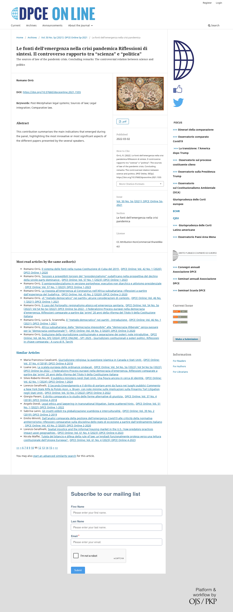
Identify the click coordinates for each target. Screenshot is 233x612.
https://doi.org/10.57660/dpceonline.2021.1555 (52, 92)
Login (219, 2)
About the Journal (79, 25)
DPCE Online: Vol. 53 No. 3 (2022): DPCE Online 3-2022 (78, 392)
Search (215, 25)
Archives (31, 25)
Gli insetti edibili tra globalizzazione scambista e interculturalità (81, 411)
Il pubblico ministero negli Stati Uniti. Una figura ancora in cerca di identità (97, 378)
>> (56, 447)
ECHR (176, 211)
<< (17, 447)
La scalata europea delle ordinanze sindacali (65, 367)
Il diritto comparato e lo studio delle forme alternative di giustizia (83, 396)
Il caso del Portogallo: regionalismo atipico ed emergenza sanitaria (83, 305)
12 (39, 447)
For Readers (179, 360)
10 (32, 447)
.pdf (124, 121)
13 (43, 447)
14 (47, 447)
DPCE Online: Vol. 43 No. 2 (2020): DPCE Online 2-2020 (94, 294)
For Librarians (180, 371)
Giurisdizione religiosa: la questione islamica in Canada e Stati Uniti (100, 360)
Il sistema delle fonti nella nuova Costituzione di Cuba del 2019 (80, 269)
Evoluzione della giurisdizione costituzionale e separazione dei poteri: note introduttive (95, 334)
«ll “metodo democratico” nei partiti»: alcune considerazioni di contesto (86, 298)
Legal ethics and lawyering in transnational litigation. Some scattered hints (88, 403)
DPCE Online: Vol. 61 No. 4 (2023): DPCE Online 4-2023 (90, 432)
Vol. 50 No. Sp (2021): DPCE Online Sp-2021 (64, 37)
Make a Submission (186, 339)
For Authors (179, 366)
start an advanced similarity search (54, 456)
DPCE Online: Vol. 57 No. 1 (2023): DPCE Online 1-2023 (95, 280)
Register (207, 2)
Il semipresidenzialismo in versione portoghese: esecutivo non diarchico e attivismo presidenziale (101, 283)
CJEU (176, 218)
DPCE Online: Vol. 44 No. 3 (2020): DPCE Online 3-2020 (102, 330)
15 (50, 447)
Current (15, 25)
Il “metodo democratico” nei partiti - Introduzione (97, 320)
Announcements (52, 25)
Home (19, 37)
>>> (175, 129)
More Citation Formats (131, 184)
